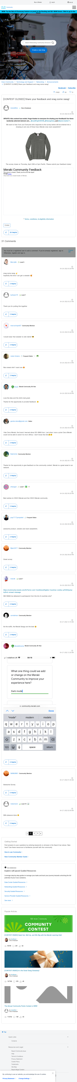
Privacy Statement (8, 1078)
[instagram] (55, 1076)
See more (8, 900)
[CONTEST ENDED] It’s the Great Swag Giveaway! (22, 970)
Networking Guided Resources (15, 887)
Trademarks (14, 1064)
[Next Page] (40, 833)
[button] (6, 232)
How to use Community (13, 852)
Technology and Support (24, 82)
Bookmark (62, 88)
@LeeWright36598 (37, 121)
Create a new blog (38, 50)
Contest (7, 225)
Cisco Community (7, 82)
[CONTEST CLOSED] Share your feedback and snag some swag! (36, 99)
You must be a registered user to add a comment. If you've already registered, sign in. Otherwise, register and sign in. (34, 252)
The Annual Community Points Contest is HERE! (21, 1006)
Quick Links (12, 1037)
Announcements (52, 82)
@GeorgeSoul (49, 121)
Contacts (14, 1041)
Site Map (14, 1067)
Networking (40, 82)
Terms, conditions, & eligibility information (39, 219)
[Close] (53, 1073)
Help (12, 1053)
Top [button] (5, 1032)
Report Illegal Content (17, 1069)
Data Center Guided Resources (15, 882)
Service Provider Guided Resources (16, 896)
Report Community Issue (18, 1051)
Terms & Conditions (17, 1056)
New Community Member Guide (16, 857)
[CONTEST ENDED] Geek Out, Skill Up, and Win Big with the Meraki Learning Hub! (33, 935)
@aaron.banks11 (64, 121)
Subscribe (72, 88)
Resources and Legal (15, 1047)
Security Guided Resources (14, 891)
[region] (27, 1076)
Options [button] (71, 112)
